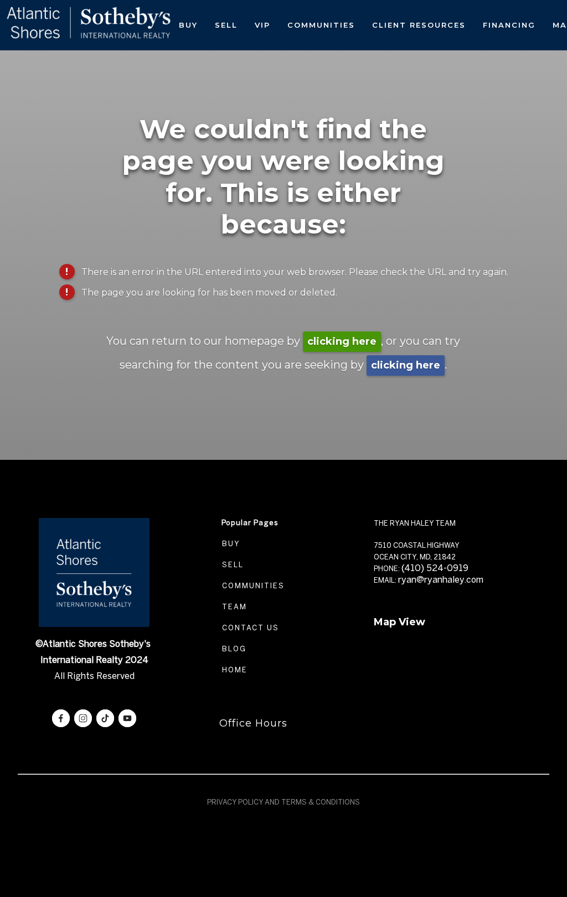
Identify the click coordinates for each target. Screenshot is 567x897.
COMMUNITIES (252, 586)
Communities (321, 24)
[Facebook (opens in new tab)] (61, 718)
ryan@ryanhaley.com (440, 579)
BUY (229, 544)
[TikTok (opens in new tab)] (105, 718)
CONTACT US (249, 628)
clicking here (342, 341)
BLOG (232, 649)
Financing (509, 24)
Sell (226, 24)
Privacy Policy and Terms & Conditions (283, 802)
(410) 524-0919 (434, 568)
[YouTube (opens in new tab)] (127, 718)
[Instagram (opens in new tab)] (83, 718)
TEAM (233, 607)
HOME (233, 670)
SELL (231, 565)
